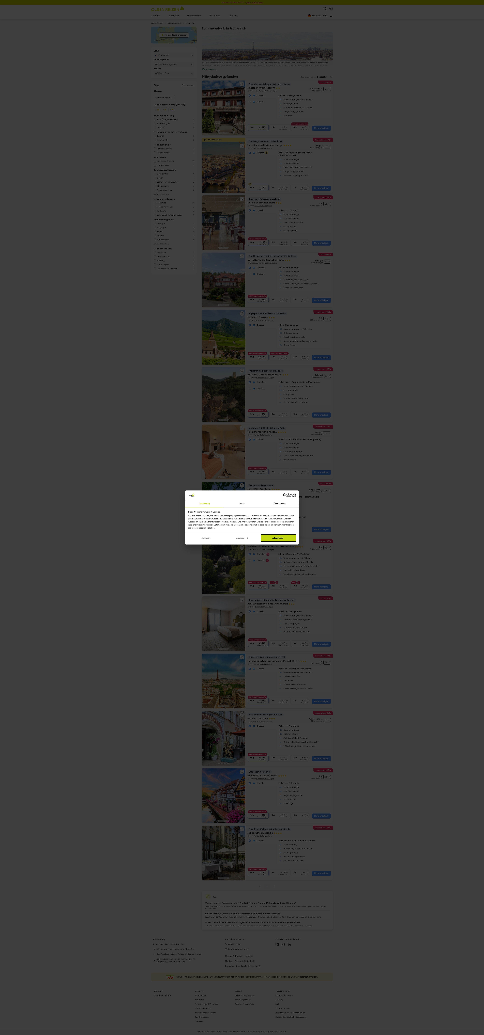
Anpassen (240, 538)
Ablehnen (206, 538)
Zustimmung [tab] (204, 503)
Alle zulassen (278, 538)
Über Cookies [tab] (280, 503)
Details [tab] (242, 503)
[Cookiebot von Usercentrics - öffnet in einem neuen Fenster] (285, 495)
